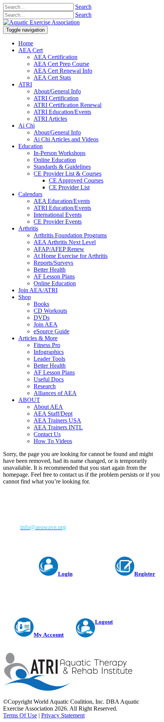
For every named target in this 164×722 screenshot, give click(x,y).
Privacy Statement (63, 715)
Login (65, 574)
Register (144, 574)
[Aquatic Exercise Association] (41, 22)
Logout (104, 622)
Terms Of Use (20, 715)
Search (83, 6)
